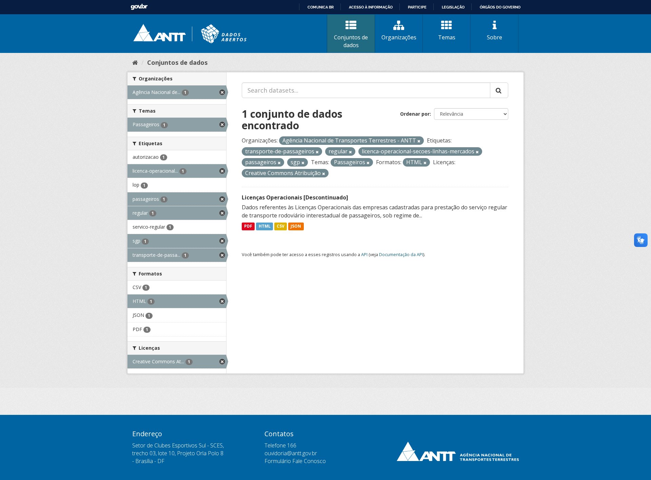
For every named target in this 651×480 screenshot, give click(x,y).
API (364, 254)
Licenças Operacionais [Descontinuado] (295, 197)
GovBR (139, 7)
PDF (248, 226)
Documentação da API (401, 254)
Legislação (453, 7)
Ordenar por (415, 114)
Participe (417, 7)
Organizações (398, 37)
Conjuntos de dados (351, 41)
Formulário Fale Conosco (295, 461)
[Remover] (418, 140)
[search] (499, 90)
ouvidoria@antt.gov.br (290, 453)
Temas (446, 37)
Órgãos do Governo (500, 7)
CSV (280, 226)
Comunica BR (321, 7)
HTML (265, 226)
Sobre (494, 37)
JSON (296, 226)
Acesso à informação (371, 7)
